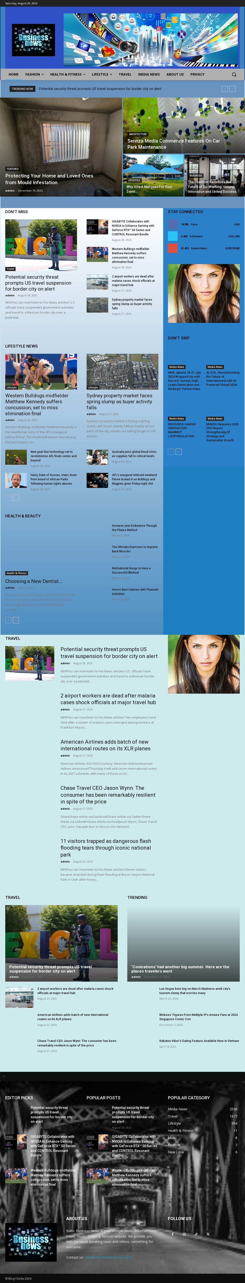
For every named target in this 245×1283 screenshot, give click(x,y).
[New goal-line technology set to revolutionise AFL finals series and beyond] (16, 457)
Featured (12, 169)
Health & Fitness (17, 573)
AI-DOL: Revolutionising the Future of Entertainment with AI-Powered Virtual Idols (222, 379)
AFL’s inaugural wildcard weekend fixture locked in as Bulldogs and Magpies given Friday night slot (134, 479)
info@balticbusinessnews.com (108, 1257)
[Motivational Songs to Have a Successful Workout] (97, 573)
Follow (234, 236)
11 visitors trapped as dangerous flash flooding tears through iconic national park (106, 848)
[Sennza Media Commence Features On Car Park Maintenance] (184, 126)
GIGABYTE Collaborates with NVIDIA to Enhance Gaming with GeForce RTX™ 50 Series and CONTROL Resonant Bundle (53, 1146)
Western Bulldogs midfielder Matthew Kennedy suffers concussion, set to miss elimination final (36, 404)
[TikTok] (196, 1234)
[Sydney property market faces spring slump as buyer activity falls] (97, 305)
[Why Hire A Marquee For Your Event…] (153, 176)
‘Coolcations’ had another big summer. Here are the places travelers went (180, 969)
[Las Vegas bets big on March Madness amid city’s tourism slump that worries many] (141, 997)
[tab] (122, 1076)
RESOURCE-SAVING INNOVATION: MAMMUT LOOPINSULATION (182, 430)
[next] (232, 89)
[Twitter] (208, 1234)
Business (196, 175)
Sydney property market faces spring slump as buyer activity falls (132, 304)
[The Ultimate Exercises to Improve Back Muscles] (97, 552)
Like (237, 224)
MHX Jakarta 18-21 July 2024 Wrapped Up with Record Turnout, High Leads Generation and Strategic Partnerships (184, 381)
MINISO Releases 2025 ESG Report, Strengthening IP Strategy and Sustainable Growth (222, 432)
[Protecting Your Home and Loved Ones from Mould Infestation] (61, 147)
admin (10, 295)
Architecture (138, 134)
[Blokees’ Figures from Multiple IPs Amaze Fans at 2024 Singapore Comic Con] (141, 1023)
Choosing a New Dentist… (33, 581)
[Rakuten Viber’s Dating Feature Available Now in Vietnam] (141, 1049)
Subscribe (232, 248)
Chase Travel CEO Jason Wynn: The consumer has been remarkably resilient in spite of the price (108, 795)
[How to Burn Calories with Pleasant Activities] (97, 595)
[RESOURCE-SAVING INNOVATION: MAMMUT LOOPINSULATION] (184, 409)
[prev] (225, 89)
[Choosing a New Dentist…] (41, 549)
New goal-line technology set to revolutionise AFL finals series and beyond (54, 456)
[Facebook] (172, 1234)
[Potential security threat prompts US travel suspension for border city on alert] (41, 245)
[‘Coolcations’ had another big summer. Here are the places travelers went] (183, 943)
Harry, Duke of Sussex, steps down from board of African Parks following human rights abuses (54, 479)
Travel (10, 269)
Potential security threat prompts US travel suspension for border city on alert (100, 89)
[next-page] (16, 328)
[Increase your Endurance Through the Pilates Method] (97, 531)
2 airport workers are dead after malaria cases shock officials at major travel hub (133, 281)
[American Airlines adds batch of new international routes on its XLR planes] (29, 756)
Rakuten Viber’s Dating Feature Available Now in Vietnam (199, 1041)
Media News (176, 367)
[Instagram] (184, 1234)
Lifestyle (134, 180)
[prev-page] (8, 328)
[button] (234, 74)
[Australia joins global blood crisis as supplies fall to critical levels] (97, 457)
